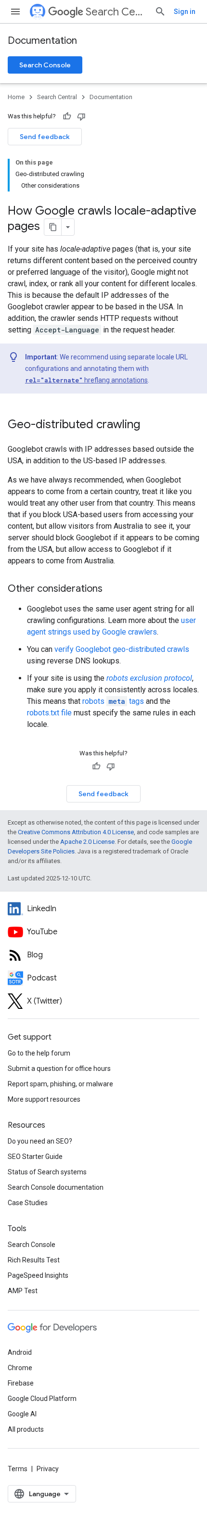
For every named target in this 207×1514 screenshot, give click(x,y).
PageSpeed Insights (38, 1275)
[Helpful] (67, 116)
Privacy (48, 1469)
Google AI (22, 1414)
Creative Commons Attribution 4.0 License (76, 832)
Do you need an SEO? (40, 1141)
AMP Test (23, 1291)
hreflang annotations (86, 380)
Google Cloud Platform (42, 1398)
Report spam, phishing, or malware (60, 1084)
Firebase (21, 1383)
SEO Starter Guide (35, 1156)
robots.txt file (49, 712)
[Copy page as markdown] (53, 227)
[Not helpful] (81, 116)
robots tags (113, 701)
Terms (17, 1469)
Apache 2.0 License (87, 841)
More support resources (44, 1099)
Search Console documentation (56, 1187)
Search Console (45, 65)
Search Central (116, 11)
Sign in (184, 11)
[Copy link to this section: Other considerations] (112, 589)
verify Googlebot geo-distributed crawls (121, 649)
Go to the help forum (39, 1053)
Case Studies (28, 1203)
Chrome (20, 1368)
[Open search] (160, 11)
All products (26, 1429)
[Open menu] (15, 11)
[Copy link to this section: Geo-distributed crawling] (149, 425)
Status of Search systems (47, 1172)
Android (20, 1352)
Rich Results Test (34, 1260)
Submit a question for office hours (59, 1068)
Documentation (42, 41)
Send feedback (45, 136)
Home (16, 97)
